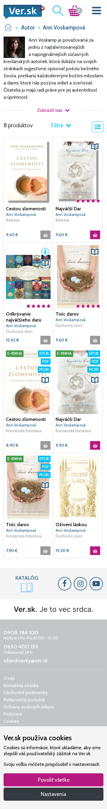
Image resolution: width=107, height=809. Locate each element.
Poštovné (13, 714)
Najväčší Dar (68, 208)
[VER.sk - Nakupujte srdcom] (22, 12)
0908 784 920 (21, 632)
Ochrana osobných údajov (29, 707)
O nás (9, 678)
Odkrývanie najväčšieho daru (23, 317)
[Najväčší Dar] (78, 171)
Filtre (57, 125)
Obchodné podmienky (26, 692)
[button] (95, 146)
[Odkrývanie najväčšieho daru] (28, 276)
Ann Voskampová (21, 214)
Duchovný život (19, 331)
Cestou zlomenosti (26, 208)
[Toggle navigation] (96, 11)
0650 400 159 (21, 646)
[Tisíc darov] (78, 276)
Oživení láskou (71, 524)
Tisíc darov (67, 314)
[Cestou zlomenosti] (28, 171)
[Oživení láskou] (78, 487)
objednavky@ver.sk (26, 660)
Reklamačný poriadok (24, 700)
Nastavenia (53, 794)
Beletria (13, 220)
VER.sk (8, 27)
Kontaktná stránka (21, 685)
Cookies (11, 721)
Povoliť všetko (54, 780)
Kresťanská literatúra (23, 430)
